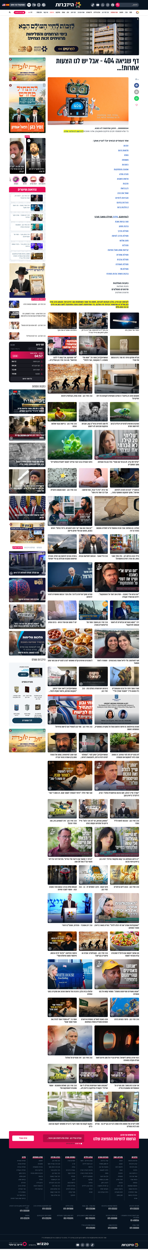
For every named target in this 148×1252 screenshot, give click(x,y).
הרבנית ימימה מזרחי (37, 1173)
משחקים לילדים (88, 1176)
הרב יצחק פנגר (55, 1170)
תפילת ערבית (122, 259)
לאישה (41, 1161)
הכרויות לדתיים (121, 197)
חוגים (91, 1192)
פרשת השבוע (122, 178)
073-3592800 (68, 1208)
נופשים (135, 1183)
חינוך (73, 1179)
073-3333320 (24, 1210)
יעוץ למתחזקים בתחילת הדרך (42, 1206)
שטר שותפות (114, 12)
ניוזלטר (135, 1170)
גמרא (73, 1167)
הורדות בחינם (122, 202)
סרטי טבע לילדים (87, 1186)
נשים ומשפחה (38, 1157)
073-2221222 (134, 1208)
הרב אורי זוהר (56, 1186)
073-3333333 (134, 1228)
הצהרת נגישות (132, 1195)
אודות (135, 1198)
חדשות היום (119, 1167)
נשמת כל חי (22, 1192)
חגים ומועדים (119, 1192)
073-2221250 (112, 1228)
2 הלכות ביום (133, 1173)
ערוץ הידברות (133, 1164)
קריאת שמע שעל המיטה (118, 250)
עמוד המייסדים (132, 1192)
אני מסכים (73, 1143)
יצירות (91, 1189)
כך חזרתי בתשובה (103, 1186)
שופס (63, 12)
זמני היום (73, 12)
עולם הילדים (97, 12)
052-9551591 (90, 1218)
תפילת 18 (124, 268)
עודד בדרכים (104, 1161)
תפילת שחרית (122, 254)
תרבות (125, 183)
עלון (68, 12)
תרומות (52, 12)
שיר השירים (22, 1189)
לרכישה (23, 674)
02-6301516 (134, 1220)
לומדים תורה (71, 1161)
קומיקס (90, 1179)
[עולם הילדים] (43, 5)
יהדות (126, 145)
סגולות (73, 1176)
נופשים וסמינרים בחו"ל (88, 1225)
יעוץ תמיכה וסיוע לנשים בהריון (86, 1215)
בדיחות (90, 1167)
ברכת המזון (22, 1173)
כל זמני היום (27, 378)
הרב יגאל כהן (56, 1173)
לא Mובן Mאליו (103, 1164)
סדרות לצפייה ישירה (86, 1173)
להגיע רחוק (104, 1183)
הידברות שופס (133, 1189)
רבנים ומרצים (55, 1157)
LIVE (31, 12)
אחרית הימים (71, 1186)
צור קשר (45, 12)
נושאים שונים (70, 1157)
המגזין (121, 1164)
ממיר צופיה (135, 1225)
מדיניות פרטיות (132, 1161)
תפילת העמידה (122, 264)
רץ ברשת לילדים (88, 1164)
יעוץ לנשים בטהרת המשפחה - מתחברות (129, 1216)
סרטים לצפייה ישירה (86, 1170)
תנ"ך (73, 1164)
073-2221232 (46, 1208)
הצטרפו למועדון (18, 12)
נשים (126, 155)
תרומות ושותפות (132, 1186)
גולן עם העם (104, 1176)
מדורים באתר (118, 1157)
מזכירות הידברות (134, 1206)
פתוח (106, 1173)
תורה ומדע (123, 174)
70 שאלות (89, 12)
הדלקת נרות (39, 1170)
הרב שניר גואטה (55, 1176)
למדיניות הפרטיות (70, 1143)
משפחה (120, 1176)
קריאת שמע (22, 1179)
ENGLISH (39, 12)
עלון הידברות (133, 1167)
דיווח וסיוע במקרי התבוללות (65, 1215)
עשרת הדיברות (70, 1170)
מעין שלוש (124, 240)
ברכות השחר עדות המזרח (117, 273)
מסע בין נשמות (103, 1179)
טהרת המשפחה (38, 1167)
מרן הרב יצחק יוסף (54, 1167)
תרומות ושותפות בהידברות (109, 1206)
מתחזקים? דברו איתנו (18, 4)
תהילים (23, 1183)
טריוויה (91, 1183)
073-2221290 (46, 1218)
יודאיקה (73, 1195)
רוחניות (125, 164)
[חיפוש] (117, 5)
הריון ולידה (39, 1183)
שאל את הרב (81, 12)
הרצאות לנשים (38, 1186)
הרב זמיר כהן (105, 12)
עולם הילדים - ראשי (87, 1161)
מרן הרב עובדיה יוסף (54, 1164)
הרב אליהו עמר (55, 1195)
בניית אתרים (32, 1245)
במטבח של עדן (103, 1167)
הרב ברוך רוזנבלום (54, 1183)
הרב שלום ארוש (55, 1189)
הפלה (41, 1179)
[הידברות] (68, 5)
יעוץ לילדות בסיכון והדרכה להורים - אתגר (19, 1207)
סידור (115, 216)
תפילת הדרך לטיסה (120, 235)
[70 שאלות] (34, 5)
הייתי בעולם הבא (103, 1192)
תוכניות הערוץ (103, 1157)
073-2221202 (90, 1228)
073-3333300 (112, 1218)
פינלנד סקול (71, 1173)
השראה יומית (104, 1189)
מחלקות (58, 12)
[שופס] (39, 5)
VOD (130, 12)
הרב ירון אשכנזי (55, 1179)
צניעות (41, 1176)
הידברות (134, 1157)
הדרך (120, 231)
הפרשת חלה (39, 1189)
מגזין (126, 12)
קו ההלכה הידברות (111, 1215)
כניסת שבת (120, 221)
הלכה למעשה (104, 1170)
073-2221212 (112, 1208)
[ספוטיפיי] (29, 5)
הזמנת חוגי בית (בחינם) (44, 1215)
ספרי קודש (72, 1192)
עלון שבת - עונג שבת (88, 1206)
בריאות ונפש (71, 1183)
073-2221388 (90, 1208)
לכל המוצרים (27, 720)
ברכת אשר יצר (21, 1195)
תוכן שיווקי (120, 1195)
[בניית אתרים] (42, 1245)
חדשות (121, 12)
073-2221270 (24, 1218)
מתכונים (40, 1164)
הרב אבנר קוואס (55, 1192)
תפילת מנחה (22, 1164)
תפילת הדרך (22, 1186)
